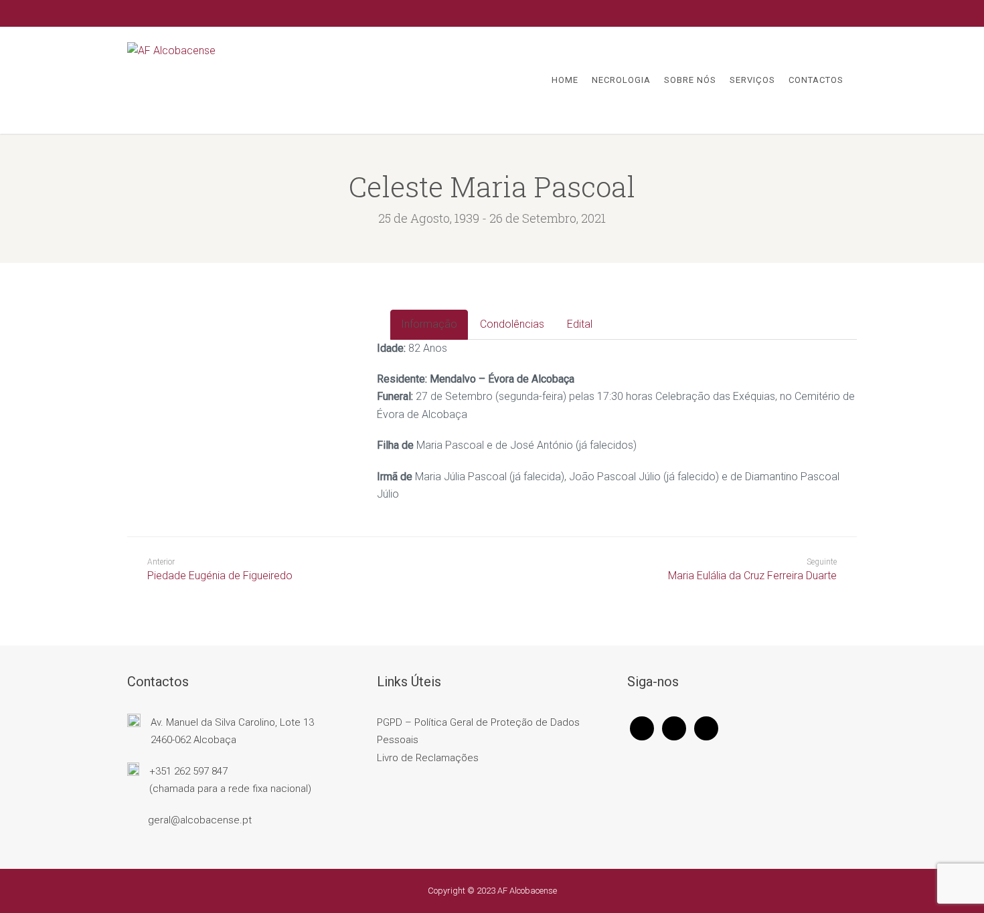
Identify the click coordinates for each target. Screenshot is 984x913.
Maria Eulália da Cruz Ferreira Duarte (752, 575)
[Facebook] (642, 728)
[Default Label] (706, 728)
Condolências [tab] (512, 324)
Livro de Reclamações (428, 758)
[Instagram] (674, 728)
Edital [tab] (579, 324)
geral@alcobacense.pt (200, 820)
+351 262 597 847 (188, 771)
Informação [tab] (429, 324)
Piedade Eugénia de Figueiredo (220, 569)
